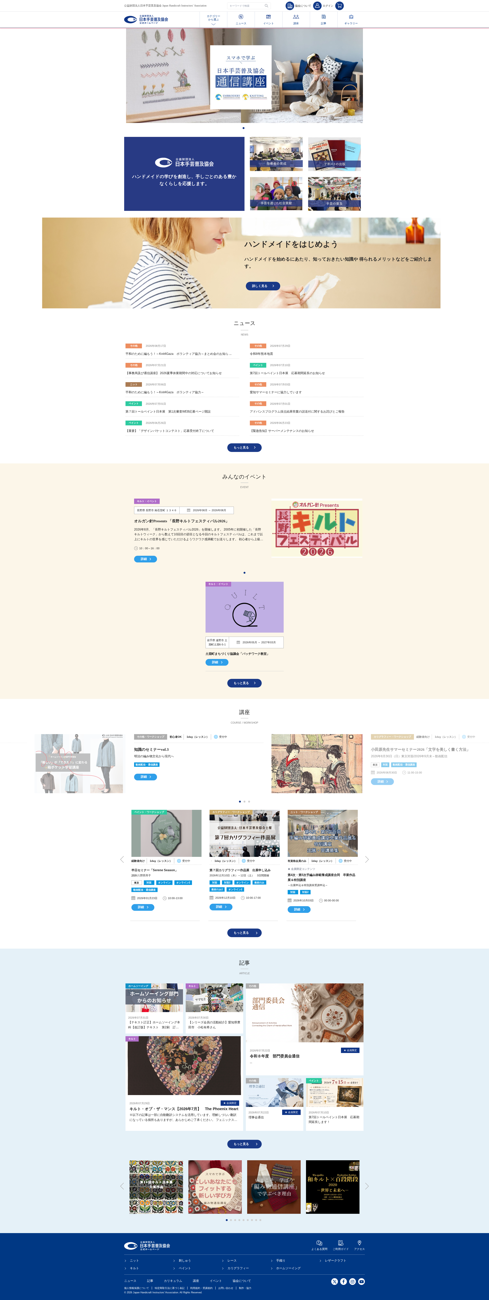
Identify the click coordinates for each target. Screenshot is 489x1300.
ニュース (241, 23)
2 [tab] (245, 802)
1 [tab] (244, 129)
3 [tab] (250, 802)
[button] (266, 6)
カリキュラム (173, 1280)
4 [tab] (240, 1221)
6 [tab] (249, 1221)
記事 (323, 23)
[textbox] (249, 5)
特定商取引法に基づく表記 (170, 1288)
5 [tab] (244, 1221)
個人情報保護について (136, 1288)
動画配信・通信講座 (167, 764)
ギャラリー (351, 23)
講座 (296, 23)
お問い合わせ (225, 1288)
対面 (148, 764)
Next (364, 859)
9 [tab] (261, 1221)
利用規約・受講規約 (201, 1288)
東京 (138, 764)
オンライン (378, 764)
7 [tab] (253, 1221)
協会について (242, 1280)
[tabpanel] (244, 75)
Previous (124, 859)
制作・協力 (245, 1288)
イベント (268, 23)
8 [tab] (257, 1221)
